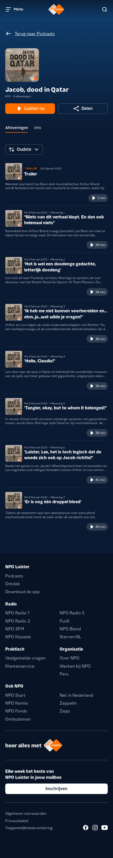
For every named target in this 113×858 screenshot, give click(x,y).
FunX (64, 621)
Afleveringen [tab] (16, 127)
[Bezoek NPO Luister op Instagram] (95, 827)
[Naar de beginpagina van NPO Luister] (56, 9)
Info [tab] (37, 127)
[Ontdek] (104, 9)
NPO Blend (70, 629)
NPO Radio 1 (17, 613)
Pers (64, 674)
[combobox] (24, 149)
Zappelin (68, 703)
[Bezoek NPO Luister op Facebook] (86, 827)
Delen (87, 108)
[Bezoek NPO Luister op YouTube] (104, 827)
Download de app (22, 591)
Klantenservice (19, 666)
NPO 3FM (14, 629)
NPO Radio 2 (17, 621)
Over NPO (69, 658)
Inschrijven (56, 788)
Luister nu (34, 108)
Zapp (65, 711)
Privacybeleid (16, 820)
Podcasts (14, 576)
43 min (100, 527)
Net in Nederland (76, 695)
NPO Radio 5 (72, 613)
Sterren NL (70, 637)
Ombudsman (17, 719)
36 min (100, 386)
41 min (100, 480)
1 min (101, 198)
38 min (100, 339)
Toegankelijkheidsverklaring (29, 827)
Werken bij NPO (75, 666)
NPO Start (15, 695)
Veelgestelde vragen (25, 658)
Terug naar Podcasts (35, 33)
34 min (100, 245)
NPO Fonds (16, 711)
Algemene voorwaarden (25, 813)
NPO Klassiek (18, 637)
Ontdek (12, 584)
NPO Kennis (16, 703)
